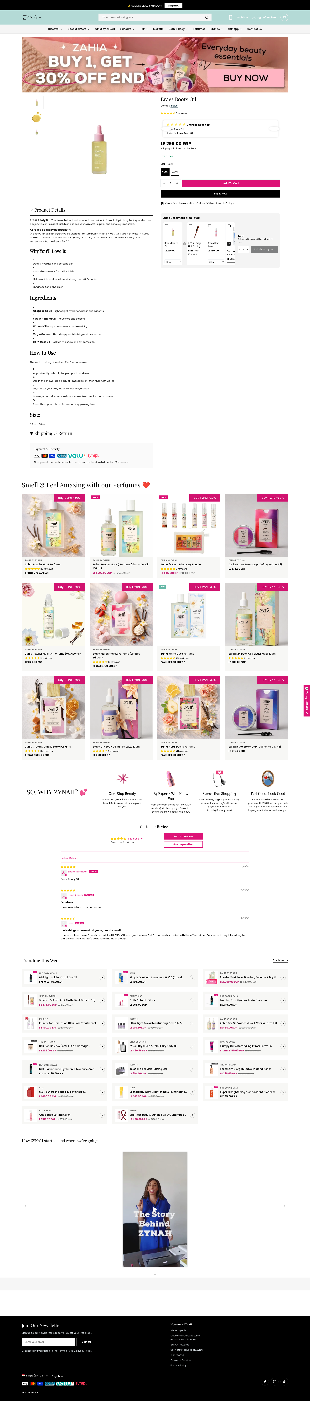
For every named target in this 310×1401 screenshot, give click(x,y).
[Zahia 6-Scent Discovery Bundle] (188, 525)
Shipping (165, 148)
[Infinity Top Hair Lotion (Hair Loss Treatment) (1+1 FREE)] (30, 1023)
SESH (132, 973)
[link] (173, 232)
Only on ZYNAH (47, 996)
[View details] (102, 977)
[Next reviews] (274, 129)
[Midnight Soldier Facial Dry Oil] (30, 977)
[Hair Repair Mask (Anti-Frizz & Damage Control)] (30, 1046)
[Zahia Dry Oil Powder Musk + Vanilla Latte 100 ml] (211, 1023)
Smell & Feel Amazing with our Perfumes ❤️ (86, 484)
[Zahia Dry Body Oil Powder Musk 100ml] (256, 614)
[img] (68, 867)
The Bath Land (47, 1041)
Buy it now (220, 193)
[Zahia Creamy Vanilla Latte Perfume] (53, 707)
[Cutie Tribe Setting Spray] (30, 1115)
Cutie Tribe (136, 996)
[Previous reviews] (166, 129)
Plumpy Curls (227, 1041)
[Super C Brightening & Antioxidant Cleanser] (211, 1092)
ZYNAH (133, 1110)
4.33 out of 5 (135, 838)
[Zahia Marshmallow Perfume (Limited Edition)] (121, 614)
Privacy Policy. (84, 1350)
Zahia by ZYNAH (33, 560)
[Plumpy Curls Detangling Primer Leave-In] (211, 1046)
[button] (168, 113)
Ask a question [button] (183, 844)
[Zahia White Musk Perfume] (188, 614)
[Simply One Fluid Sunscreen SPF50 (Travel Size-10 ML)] (121, 977)
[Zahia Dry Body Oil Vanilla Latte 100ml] (121, 707)
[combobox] (155, 17)
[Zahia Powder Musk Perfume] (53, 525)
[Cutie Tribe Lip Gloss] (121, 1000)
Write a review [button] (183, 836)
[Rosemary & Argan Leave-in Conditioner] (211, 1069)
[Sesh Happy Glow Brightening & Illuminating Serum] (121, 1092)
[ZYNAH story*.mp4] (155, 1210)
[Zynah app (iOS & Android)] (230, 17)
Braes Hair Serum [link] (213, 245)
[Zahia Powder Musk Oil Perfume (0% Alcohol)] (53, 614)
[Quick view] (148, 501)
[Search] (207, 17)
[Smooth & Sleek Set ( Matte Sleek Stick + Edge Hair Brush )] (30, 1000)
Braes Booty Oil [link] (171, 245)
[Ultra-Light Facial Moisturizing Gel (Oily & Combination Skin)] (121, 1023)
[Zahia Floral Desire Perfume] (188, 707)
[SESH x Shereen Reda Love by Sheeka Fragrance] (30, 1092)
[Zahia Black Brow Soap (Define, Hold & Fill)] (256, 707)
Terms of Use (65, 1350)
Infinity (43, 1019)
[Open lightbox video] (155, 1210)
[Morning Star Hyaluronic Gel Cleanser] (211, 1000)
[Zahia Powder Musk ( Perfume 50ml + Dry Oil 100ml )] (121, 525)
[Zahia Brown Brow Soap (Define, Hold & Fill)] (256, 525)
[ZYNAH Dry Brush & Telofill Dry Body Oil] (121, 1046)
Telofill (134, 1019)
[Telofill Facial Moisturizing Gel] (121, 1069)
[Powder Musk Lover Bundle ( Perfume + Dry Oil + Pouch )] (211, 977)
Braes (174, 105)
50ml (165, 171)
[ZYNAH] (155, 64)
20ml (175, 171)
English (241, 17)
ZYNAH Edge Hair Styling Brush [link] (195, 245)
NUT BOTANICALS (48, 973)
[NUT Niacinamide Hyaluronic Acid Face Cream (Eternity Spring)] (30, 1069)
